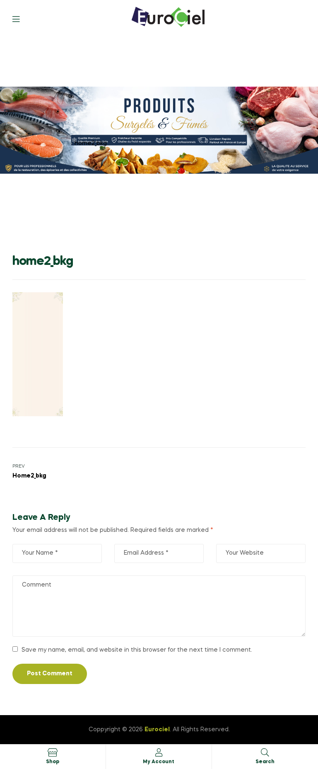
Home (21, 143)
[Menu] (22, 18)
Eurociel (157, 730)
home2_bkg (52, 143)
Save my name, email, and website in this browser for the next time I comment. (137, 650)
